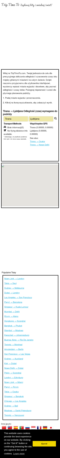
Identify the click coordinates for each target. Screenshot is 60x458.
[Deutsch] (45, 427)
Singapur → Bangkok (14, 396)
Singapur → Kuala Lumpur (16, 306)
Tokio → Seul (10, 283)
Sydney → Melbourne (14, 287)
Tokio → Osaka (11, 391)
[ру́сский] (27, 427)
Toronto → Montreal (13, 344)
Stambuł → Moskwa (13, 330)
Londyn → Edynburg (13, 377)
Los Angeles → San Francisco (18, 297)
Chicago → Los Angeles (15, 401)
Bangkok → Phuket (13, 325)
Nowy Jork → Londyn (14, 278)
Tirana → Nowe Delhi (39, 144)
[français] (39, 427)
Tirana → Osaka (37, 141)
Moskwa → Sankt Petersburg (17, 410)
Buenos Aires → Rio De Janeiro (18, 339)
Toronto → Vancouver (14, 415)
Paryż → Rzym (11, 386)
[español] (16, 427)
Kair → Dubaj (10, 363)
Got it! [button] (44, 444)
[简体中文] (4, 427)
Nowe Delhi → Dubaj (13, 368)
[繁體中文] (10, 427)
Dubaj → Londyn (12, 292)
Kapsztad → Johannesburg (16, 335)
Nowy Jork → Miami (13, 382)
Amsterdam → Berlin (13, 349)
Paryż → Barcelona (13, 302)
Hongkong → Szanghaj (14, 320)
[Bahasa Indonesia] (33, 427)
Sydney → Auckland (13, 358)
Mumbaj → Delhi (12, 311)
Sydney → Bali (11, 405)
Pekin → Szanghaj (12, 372)
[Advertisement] (30, 38)
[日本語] (51, 427)
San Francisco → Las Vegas (17, 353)
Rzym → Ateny (11, 316)
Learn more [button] (19, 453)
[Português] (21, 427)
